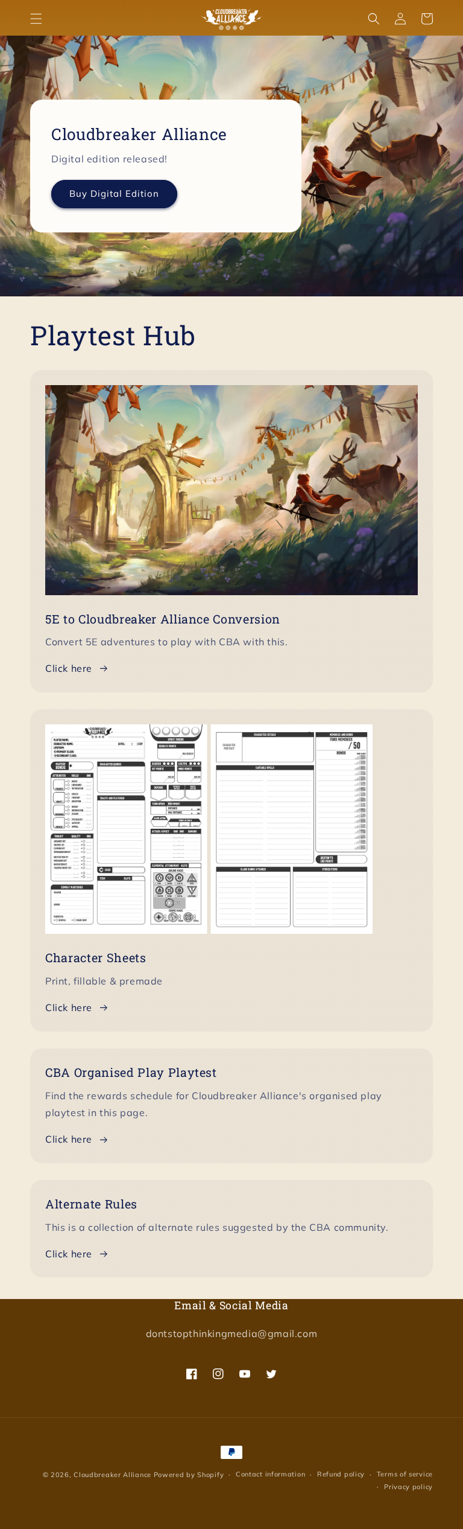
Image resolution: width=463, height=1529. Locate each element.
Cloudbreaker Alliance (112, 1474)
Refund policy (341, 1474)
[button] (36, 18)
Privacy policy (408, 1487)
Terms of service (405, 1474)
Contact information (270, 1474)
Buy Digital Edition (114, 193)
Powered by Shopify (189, 1474)
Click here (68, 668)
